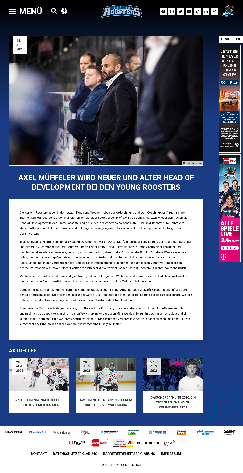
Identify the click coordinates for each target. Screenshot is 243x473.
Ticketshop (230, 39)
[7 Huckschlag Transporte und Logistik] (157, 432)
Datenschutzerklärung (75, 454)
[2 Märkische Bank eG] (37, 432)
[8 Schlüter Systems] (181, 432)
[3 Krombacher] (61, 432)
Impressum (171, 454)
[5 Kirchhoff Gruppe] (109, 432)
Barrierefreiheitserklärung (129, 454)
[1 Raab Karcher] (13, 432)
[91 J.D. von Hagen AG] (229, 432)
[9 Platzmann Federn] (205, 432)
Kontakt (39, 454)
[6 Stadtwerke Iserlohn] (133, 432)
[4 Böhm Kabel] (85, 432)
